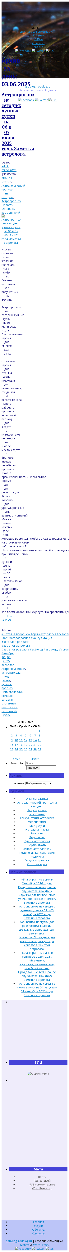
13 (30, 740)
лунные (7, 684)
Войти (42, 1177)
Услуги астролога (37, 860)
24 (16, 749)
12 (25, 740)
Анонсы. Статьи (7, 180)
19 (25, 744)
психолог (8, 696)
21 (35, 744)
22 (39, 744)
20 (30, 744)
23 (11, 749)
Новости (7, 205)
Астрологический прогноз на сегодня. (37, 804)
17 (16, 744)
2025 (6, 661)
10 (16, 740)
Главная (38, 35)
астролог (8, 665)
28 (35, 749)
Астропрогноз (11, 201)
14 (35, 740)
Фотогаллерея (37, 864)
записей (42, 1180)
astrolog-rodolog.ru (37, 86)
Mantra (25, 1245)
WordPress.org (42, 1188)
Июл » (35, 758)
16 (11, 744)
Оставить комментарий (11, 210)
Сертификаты (37, 845)
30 (11, 754)
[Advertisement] (38, 1032)
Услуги (38, 39)
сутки (7, 715)
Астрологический (13, 669)
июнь (6, 680)
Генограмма (37, 814)
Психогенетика (12, 692)
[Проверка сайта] (38, 1074)
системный (9, 711)
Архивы (19, 783)
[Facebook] (26, 100)
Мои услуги (37, 825)
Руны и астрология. (37, 841)
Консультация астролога (37, 818)
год (6, 676)
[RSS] (52, 100)
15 (39, 740)
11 (21, 740)
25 (21, 749)
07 (9, 657)
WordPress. (41, 1245)
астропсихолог (12, 672)
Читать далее (7, 619)
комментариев (42, 1184)
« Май (16, 758)
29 (39, 749)
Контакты (38, 47)
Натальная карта (37, 829)
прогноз (7, 688)
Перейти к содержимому (34, 31)
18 (21, 744)
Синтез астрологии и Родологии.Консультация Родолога (37, 852)
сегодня (7, 699)
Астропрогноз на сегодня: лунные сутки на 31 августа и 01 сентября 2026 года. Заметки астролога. (37, 989)
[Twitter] (41, 100)
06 (4, 657)
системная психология (9, 705)
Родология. (37, 837)
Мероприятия (37, 822)
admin (5, 166)
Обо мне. (38, 43)
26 (25, 749)
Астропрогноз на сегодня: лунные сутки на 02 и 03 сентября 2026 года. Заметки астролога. (37, 912)
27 (30, 749)
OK (33, 767)
